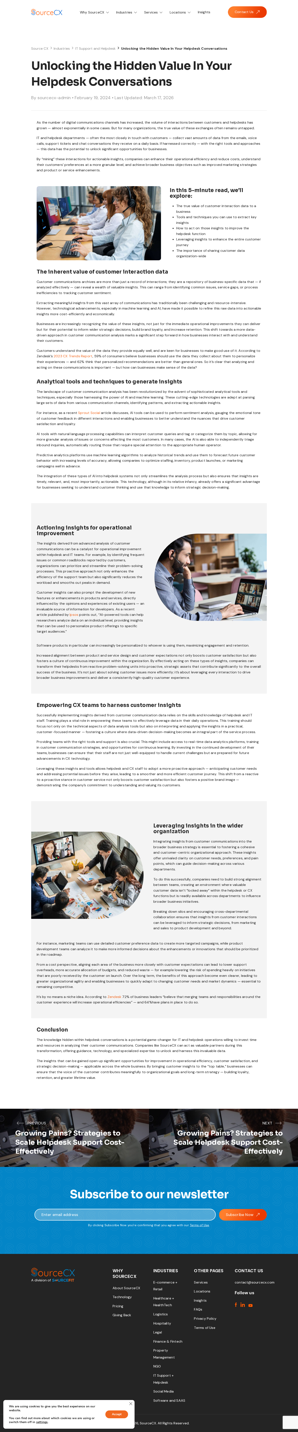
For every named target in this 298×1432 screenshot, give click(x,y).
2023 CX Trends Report (73, 356)
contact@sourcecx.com (254, 1282)
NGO (157, 1366)
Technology (122, 1297)
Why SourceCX (92, 12)
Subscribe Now (239, 1214)
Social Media (163, 1391)
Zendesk (114, 996)
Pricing (118, 1306)
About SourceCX (126, 1288)
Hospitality (162, 1323)
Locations (178, 12)
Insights (204, 12)
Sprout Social (89, 412)
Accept (117, 1414)
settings (42, 1422)
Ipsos (74, 614)
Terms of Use (199, 1225)
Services (151, 12)
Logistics (160, 1314)
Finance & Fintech (167, 1341)
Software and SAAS (169, 1400)
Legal (157, 1332)
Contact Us (244, 12)
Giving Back (122, 1315)
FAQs (198, 1309)
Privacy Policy (205, 1318)
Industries (124, 12)
